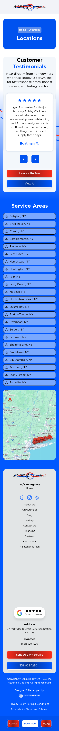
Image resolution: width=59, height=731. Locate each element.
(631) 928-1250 (29, 644)
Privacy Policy (18, 704)
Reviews (29, 536)
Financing (29, 531)
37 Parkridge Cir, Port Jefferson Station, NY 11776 (29, 631)
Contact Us (29, 526)
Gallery (30, 520)
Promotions (29, 541)
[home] (29, 8)
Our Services (29, 510)
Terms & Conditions (38, 704)
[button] (46, 723)
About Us (29, 505)
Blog (29, 515)
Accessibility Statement (24, 709)
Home (22, 30)
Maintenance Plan (30, 547)
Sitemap (43, 709)
